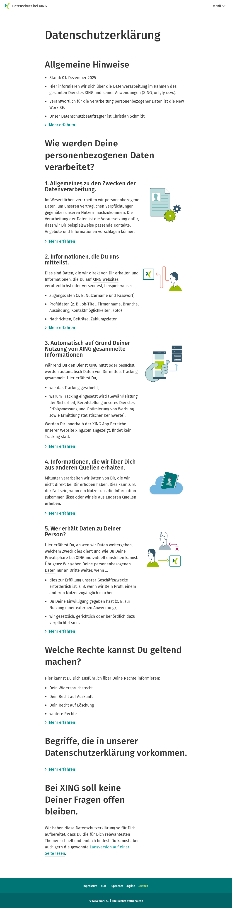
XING (93, 365)
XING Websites (105, 279)
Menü (217, 6)
